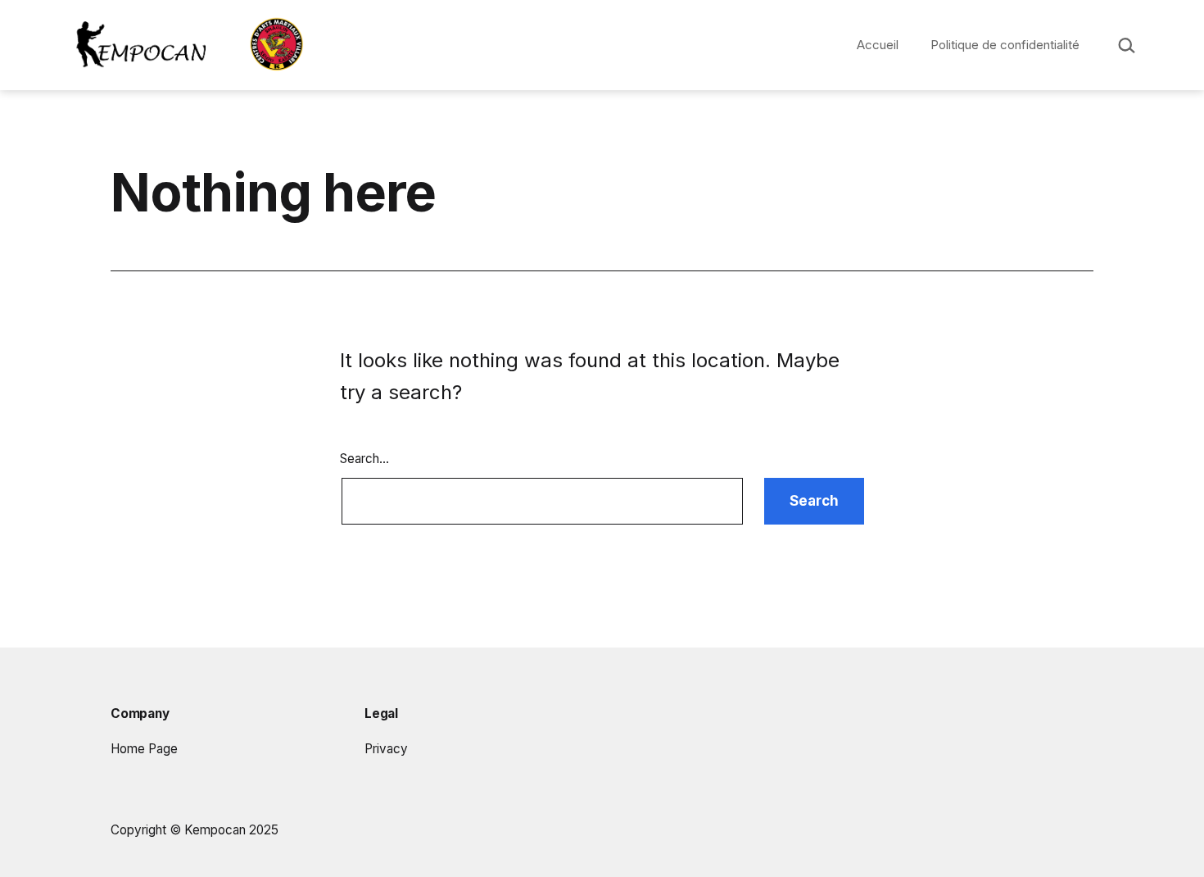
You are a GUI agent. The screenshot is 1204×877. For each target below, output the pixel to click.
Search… (364, 458)
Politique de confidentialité (1005, 44)
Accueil (877, 44)
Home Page (144, 749)
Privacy (386, 749)
